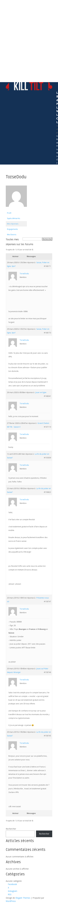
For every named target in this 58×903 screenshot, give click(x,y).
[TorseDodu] (16, 209)
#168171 (47, 266)
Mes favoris (11, 234)
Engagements (12, 229)
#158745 (47, 735)
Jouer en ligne (40, 392)
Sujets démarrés (13, 218)
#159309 (47, 457)
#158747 (47, 601)
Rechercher (11, 828)
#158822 (47, 492)
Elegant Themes (22, 897)
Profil (9, 213)
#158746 (47, 672)
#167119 (47, 427)
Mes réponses (12, 224)
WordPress (11, 901)
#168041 (47, 396)
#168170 (47, 332)
